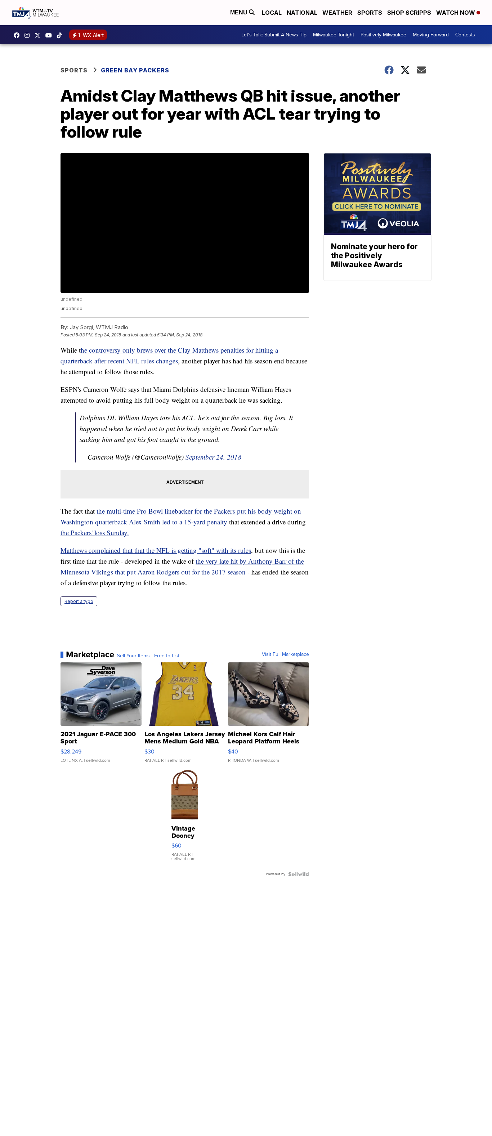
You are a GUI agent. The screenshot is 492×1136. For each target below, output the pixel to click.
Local (272, 12)
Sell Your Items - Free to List (148, 655)
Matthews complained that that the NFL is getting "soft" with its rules (156, 550)
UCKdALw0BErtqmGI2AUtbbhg (50, 35)
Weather (337, 12)
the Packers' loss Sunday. (95, 532)
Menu (239, 12)
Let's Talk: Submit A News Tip (274, 35)
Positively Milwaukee (383, 35)
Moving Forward (431, 35)
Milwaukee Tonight (333, 35)
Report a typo (78, 601)
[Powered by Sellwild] (298, 874)
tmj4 (18, 35)
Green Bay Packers (135, 70)
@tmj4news (61, 35)
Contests (465, 35)
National (302, 12)
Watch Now (456, 12)
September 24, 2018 (213, 456)
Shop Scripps (409, 12)
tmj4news (28, 35)
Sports (369, 12)
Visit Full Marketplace (285, 654)
